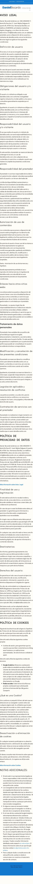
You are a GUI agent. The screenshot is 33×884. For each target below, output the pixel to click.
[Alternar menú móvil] (30, 10)
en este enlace (25, 843)
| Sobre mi (20, 867)
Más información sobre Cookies (10, 765)
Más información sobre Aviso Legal (11, 484)
